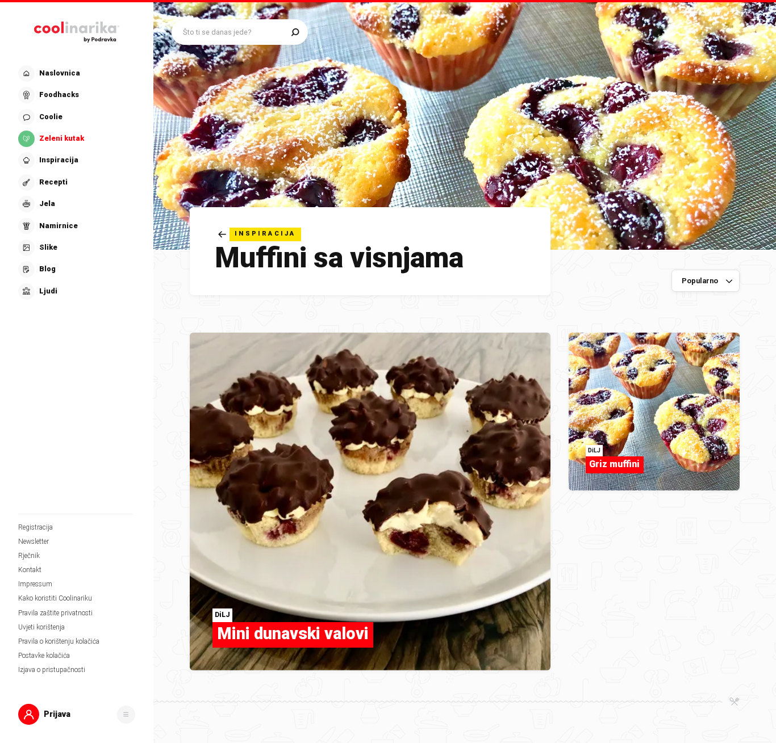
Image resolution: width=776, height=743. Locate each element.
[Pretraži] (295, 32)
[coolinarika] (76, 29)
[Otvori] (126, 715)
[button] (75, 182)
